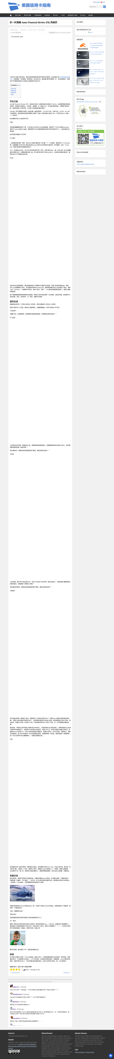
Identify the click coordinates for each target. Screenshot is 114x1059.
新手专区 (55, 15)
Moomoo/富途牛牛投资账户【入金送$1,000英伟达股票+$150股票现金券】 (96, 45)
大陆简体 (82, 164)
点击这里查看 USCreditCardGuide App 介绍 (87, 101)
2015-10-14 (24, 29)
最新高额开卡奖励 (72, 15)
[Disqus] (40, 1005)
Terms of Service (80, 1052)
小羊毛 (63, 15)
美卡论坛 (82, 15)
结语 (12, 94)
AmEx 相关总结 (16, 32)
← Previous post (15, 972)
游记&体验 (47, 15)
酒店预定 (90, 15)
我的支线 (13, 90)
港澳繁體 (87, 164)
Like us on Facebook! (82, 152)
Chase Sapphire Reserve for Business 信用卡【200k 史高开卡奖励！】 (97, 71)
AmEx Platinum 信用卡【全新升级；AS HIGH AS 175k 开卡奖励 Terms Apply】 (97, 80)
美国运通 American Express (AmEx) (60, 32)
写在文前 (13, 88)
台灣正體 (92, 164)
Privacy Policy (90, 1052)
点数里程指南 (37, 15)
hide (18, 85)
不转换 (78, 164)
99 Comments (42, 29)
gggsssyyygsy (14, 29)
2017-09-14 (33, 29)
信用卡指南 (18, 15)
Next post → (67, 972)
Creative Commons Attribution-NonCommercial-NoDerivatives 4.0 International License (22, 1046)
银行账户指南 (27, 15)
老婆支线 (13, 92)
